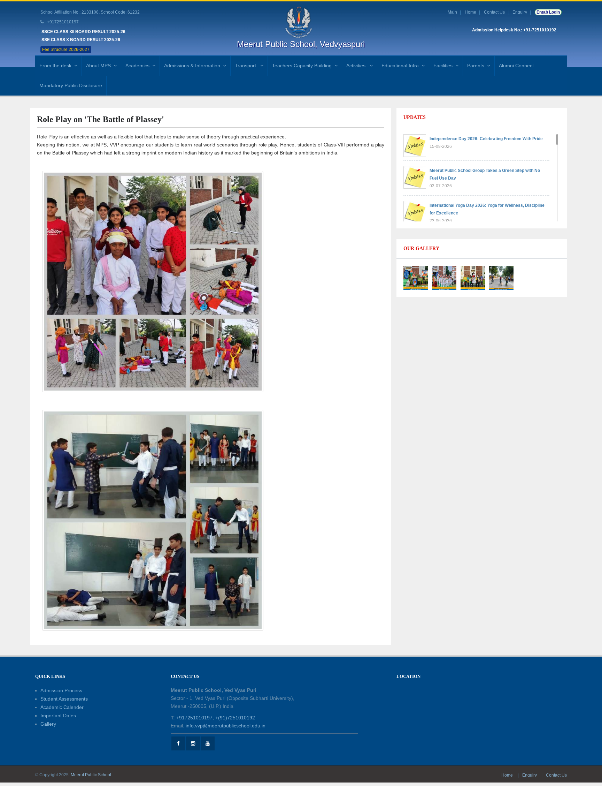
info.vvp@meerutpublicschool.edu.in (225, 725)
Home (470, 12)
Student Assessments (64, 699)
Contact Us (494, 12)
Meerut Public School (91, 774)
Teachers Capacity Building (302, 65)
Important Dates (58, 715)
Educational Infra (400, 65)
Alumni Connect (516, 65)
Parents (475, 65)
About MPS (98, 65)
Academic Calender (62, 707)
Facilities (443, 65)
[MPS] (301, 22)
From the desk (55, 65)
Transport (246, 65)
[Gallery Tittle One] (415, 277)
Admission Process (61, 690)
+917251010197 (194, 717)
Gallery (48, 724)
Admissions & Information (192, 65)
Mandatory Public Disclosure (70, 85)
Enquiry (519, 12)
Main (452, 12)
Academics (137, 65)
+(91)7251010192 (235, 717)
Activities (356, 65)
